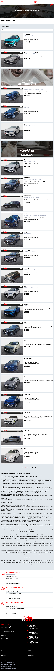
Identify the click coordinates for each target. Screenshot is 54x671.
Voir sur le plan (4, 629)
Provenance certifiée (11, 576)
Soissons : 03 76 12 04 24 (33, 637)
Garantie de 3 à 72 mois (12, 578)
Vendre (29, 650)
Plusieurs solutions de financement (15, 608)
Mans (23, 509)
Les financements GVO (14, 603)
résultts (8, 21)
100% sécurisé (9, 611)
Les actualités (4, 655)
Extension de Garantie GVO (13, 583)
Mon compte (31, 655)
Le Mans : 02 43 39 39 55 (33, 632)
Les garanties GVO (13, 573)
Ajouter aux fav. (21, 34)
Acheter (2, 650)
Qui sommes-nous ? (5, 653)
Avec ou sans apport (11, 613)
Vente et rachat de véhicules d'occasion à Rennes (27, 619)
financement (4, 519)
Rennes (12, 509)
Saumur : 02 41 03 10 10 (33, 642)
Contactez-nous (32, 653)
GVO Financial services (12, 606)
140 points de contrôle (12, 581)
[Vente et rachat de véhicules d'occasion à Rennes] (34, 2)
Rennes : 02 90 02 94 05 (34, 627)
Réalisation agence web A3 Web (8, 664)
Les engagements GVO (14, 588)
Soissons (17, 509)
